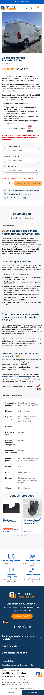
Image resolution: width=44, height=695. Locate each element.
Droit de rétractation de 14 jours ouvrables (21, 198)
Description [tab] (16, 218)
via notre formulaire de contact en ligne (16, 377)
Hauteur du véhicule (11, 156)
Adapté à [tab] (29, 218)
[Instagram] (24, 626)
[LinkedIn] (29, 626)
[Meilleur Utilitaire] (3, 622)
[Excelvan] (7, 622)
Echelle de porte (10, 166)
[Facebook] (14, 626)
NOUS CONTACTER (22, 616)
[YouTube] (19, 626)
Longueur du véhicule (12, 147)
